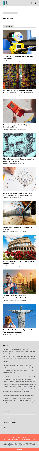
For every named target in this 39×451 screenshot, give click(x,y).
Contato (5, 427)
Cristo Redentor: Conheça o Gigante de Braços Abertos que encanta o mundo (19, 331)
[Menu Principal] (31, 3)
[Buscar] (35, 3)
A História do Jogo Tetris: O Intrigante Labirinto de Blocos (16, 126)
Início (6, 13)
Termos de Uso (7, 417)
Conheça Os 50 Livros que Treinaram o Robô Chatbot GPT (18, 57)
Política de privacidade (15, 446)
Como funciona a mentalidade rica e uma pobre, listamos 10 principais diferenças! (17, 194)
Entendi (19, 449)
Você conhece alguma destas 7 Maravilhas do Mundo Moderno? (19, 262)
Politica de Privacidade (9, 422)
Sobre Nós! (6, 412)
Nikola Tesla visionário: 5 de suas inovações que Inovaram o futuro (18, 160)
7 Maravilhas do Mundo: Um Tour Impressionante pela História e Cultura (16, 297)
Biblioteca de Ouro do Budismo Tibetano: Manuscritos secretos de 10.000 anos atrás (18, 92)
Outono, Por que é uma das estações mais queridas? (17, 228)
